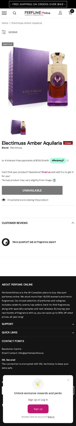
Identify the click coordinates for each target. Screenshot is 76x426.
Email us (46, 172)
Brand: (5, 147)
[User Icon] (60, 13)
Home (5, 23)
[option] (38, 76)
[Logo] (37, 13)
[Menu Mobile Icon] (4, 13)
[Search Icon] (14, 13)
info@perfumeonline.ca (31, 353)
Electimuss (16, 147)
